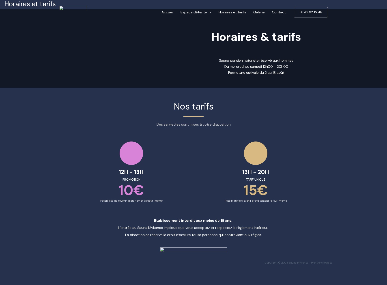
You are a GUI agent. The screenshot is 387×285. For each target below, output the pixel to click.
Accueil (167, 12)
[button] (209, 12)
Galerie (259, 12)
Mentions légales (321, 262)
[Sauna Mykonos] (73, 12)
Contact (279, 12)
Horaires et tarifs (232, 12)
